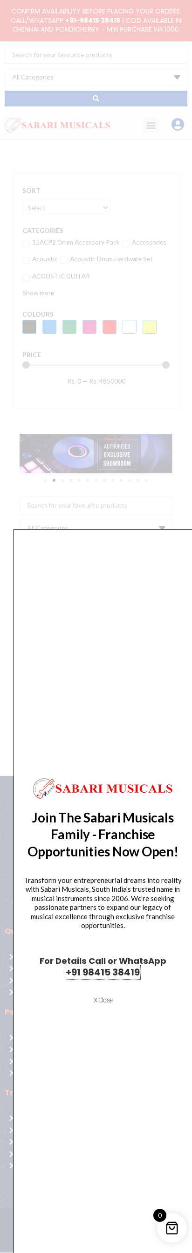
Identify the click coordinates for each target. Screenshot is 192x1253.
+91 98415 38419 (103, 972)
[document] (96, 626)
